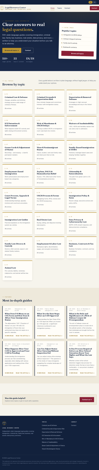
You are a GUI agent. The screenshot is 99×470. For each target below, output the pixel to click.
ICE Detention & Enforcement (51, 435)
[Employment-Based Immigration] (17, 175)
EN (90, 2)
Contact (67, 8)
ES (94, 2)
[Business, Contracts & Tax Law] (82, 247)
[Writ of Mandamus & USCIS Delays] (49, 127)
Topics (59, 8)
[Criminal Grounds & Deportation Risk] (49, 102)
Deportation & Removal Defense (52, 432)
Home (53, 8)
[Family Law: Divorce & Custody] (17, 247)
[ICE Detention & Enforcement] (17, 127)
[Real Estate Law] (49, 223)
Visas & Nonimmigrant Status (51, 449)
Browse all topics (77, 54)
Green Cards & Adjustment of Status (53, 445)
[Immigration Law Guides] (17, 223)
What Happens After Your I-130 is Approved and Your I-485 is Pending (17, 351)
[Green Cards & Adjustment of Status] (17, 151)
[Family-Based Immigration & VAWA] (82, 151)
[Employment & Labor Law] (49, 247)
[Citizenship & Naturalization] (82, 175)
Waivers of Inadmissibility (49, 442)
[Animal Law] (17, 270)
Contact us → (87, 399)
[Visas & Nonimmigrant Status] (49, 151)
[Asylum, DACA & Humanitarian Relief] (49, 175)
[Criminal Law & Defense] (17, 102)
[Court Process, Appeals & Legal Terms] (17, 199)
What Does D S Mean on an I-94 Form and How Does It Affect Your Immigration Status (17, 317)
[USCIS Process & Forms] (49, 199)
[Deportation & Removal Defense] (82, 102)
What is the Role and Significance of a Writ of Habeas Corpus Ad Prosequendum (80, 317)
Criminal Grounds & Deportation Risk (53, 429)
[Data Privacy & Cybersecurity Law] (82, 223)
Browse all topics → (12, 50)
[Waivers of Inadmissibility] (82, 127)
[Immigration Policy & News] (82, 199)
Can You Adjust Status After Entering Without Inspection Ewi (48, 351)
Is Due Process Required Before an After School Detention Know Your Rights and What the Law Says (80, 353)
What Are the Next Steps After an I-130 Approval (48, 315)
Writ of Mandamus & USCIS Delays (52, 439)
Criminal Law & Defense (49, 425)
